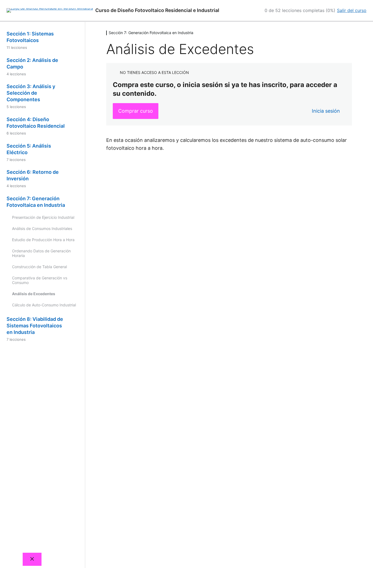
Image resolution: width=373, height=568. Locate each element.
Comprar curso (135, 111)
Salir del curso (351, 10)
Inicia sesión (326, 111)
